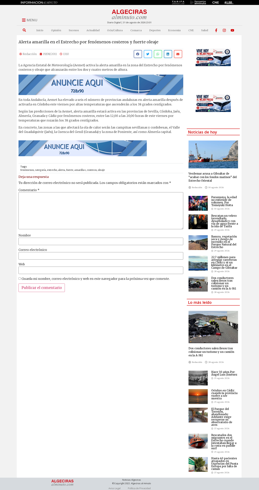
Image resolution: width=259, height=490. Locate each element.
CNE (191, 30)
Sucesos (74, 30)
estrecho (52, 170)
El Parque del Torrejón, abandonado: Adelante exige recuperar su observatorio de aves (221, 417)
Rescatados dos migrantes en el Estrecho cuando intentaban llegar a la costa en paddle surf (223, 441)
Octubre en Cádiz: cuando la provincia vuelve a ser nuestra (224, 394)
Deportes (155, 30)
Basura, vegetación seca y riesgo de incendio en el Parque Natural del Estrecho (224, 242)
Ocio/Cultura (115, 30)
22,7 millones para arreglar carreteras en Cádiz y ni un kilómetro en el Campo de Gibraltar (224, 262)
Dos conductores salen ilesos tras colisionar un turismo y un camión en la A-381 (223, 283)
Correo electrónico (32, 249)
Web (21, 264)
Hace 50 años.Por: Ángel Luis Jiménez (224, 373)
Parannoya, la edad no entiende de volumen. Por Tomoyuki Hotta (224, 201)
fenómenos (27, 170)
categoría (40, 170)
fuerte (69, 170)
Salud (204, 30)
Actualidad (93, 30)
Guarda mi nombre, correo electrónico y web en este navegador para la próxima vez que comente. (95, 278)
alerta (61, 170)
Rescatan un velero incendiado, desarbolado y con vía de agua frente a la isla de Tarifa (224, 221)
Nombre (24, 235)
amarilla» (80, 170)
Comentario (28, 190)
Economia (174, 30)
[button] (24, 30)
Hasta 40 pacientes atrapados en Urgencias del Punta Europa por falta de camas (224, 464)
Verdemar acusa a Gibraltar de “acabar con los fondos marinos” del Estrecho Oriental (213, 177)
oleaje (101, 170)
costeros (92, 170)
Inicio (39, 30)
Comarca (136, 30)
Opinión (56, 30)
